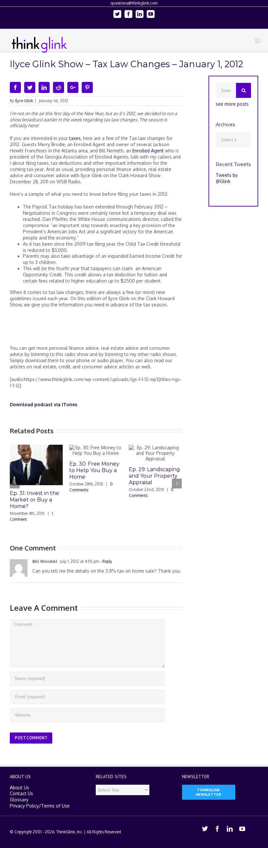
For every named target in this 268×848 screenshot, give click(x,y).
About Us (19, 787)
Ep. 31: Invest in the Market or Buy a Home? (34, 499)
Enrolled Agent (148, 150)
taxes (74, 138)
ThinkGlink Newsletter (208, 792)
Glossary (19, 799)
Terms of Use (55, 806)
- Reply (105, 561)
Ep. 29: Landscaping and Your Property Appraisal (154, 476)
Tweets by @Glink (227, 178)
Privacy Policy (24, 806)
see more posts (232, 104)
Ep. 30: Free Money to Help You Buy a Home (94, 470)
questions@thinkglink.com (134, 3)
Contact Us (21, 793)
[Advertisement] (129, 329)
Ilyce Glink (24, 100)
